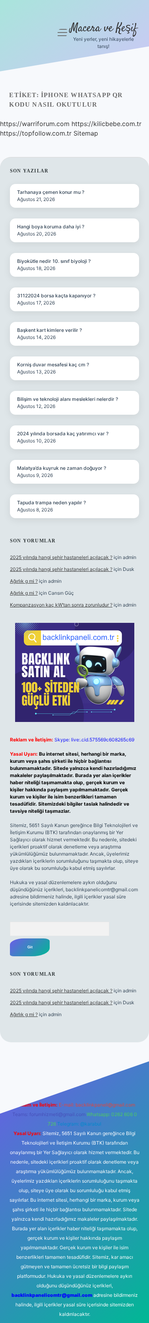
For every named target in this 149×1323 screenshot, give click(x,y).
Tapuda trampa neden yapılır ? (51, 502)
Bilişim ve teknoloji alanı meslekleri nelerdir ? (67, 399)
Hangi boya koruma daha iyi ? (50, 227)
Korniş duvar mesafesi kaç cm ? (53, 365)
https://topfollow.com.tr (36, 133)
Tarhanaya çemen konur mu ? (50, 192)
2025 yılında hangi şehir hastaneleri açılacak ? (61, 557)
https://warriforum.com (35, 124)
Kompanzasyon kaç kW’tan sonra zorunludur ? (61, 605)
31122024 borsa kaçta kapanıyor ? (56, 296)
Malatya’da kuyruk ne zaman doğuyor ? (61, 468)
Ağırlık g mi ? (24, 581)
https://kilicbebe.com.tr (106, 124)
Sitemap (86, 133)
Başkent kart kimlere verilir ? (49, 330)
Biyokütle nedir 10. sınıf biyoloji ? (54, 261)
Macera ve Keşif (103, 28)
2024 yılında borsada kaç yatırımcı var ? (62, 434)
